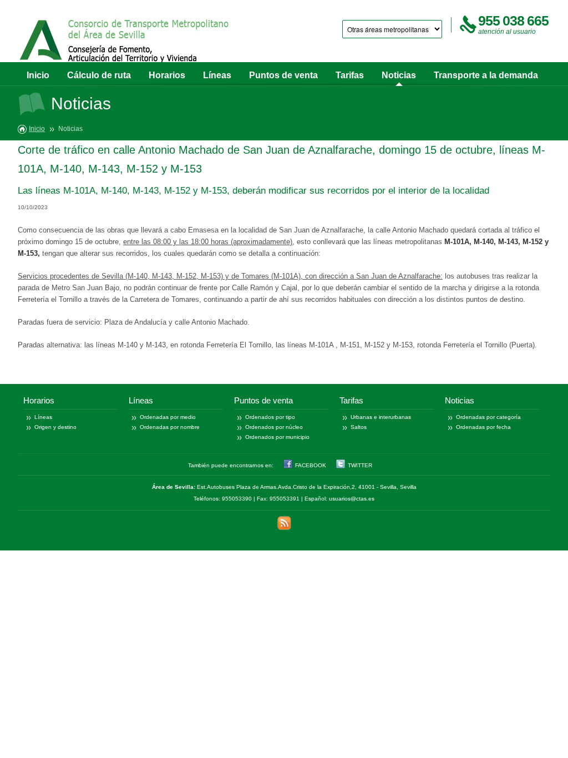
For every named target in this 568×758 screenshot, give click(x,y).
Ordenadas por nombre (170, 427)
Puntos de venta (283, 75)
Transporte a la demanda (486, 75)
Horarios (167, 75)
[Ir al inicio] (125, 43)
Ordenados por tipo (270, 417)
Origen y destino (55, 427)
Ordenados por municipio (277, 437)
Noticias (399, 75)
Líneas (217, 75)
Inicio (38, 75)
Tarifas (350, 75)
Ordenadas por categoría (488, 417)
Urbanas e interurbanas (381, 417)
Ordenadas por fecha (483, 427)
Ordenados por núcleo (274, 427)
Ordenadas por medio (168, 417)
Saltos (359, 427)
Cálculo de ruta (99, 75)
